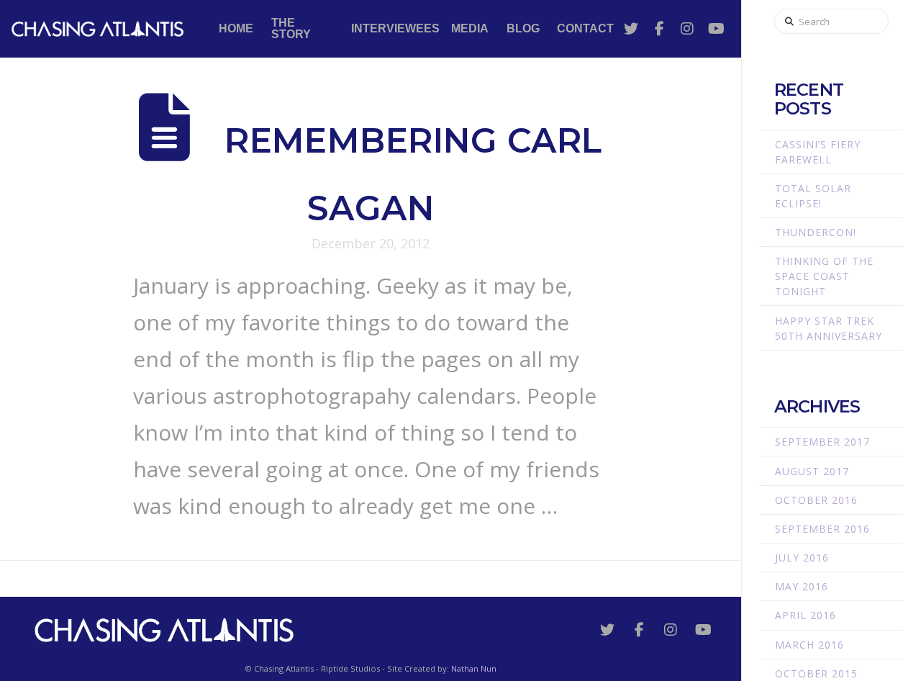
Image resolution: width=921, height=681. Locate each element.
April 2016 (805, 615)
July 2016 (802, 557)
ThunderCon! (815, 232)
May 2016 (801, 586)
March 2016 (809, 644)
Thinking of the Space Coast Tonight (824, 276)
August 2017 (812, 471)
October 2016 (816, 500)
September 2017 (822, 441)
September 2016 (822, 529)
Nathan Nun (473, 668)
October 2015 (816, 673)
